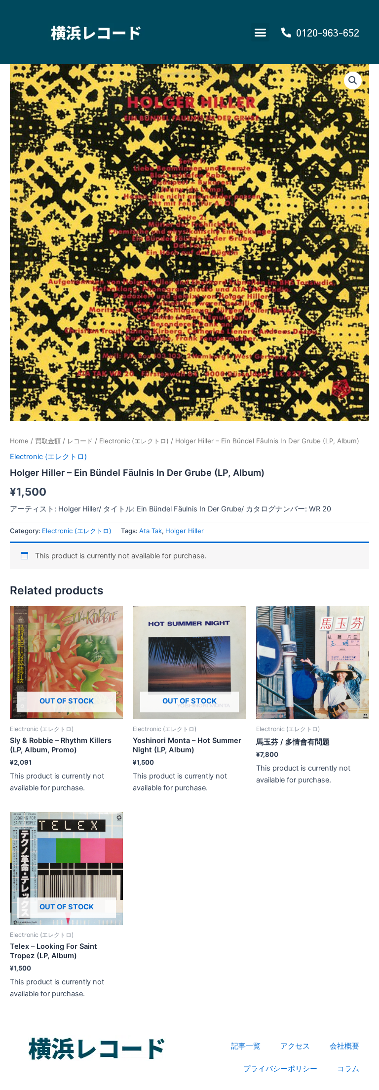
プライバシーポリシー (280, 1068)
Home (19, 441)
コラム (348, 1068)
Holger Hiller (184, 531)
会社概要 (344, 1046)
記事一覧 (246, 1046)
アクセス (295, 1046)
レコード (80, 441)
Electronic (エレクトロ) (134, 441)
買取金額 (48, 441)
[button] (260, 32)
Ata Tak (150, 531)
